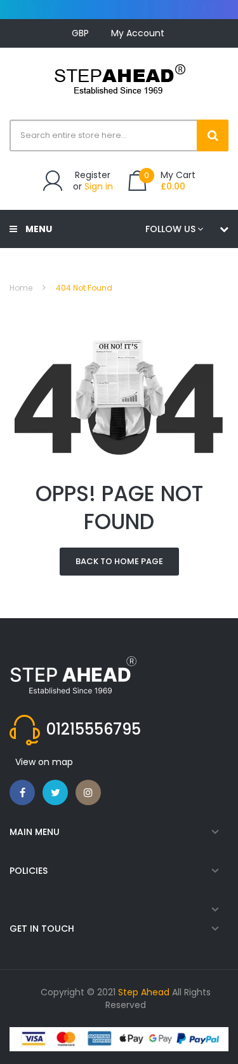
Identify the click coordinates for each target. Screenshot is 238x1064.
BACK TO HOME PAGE (119, 561)
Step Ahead (143, 992)
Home (21, 287)
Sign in (98, 186)
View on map (44, 762)
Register (92, 175)
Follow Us (170, 229)
